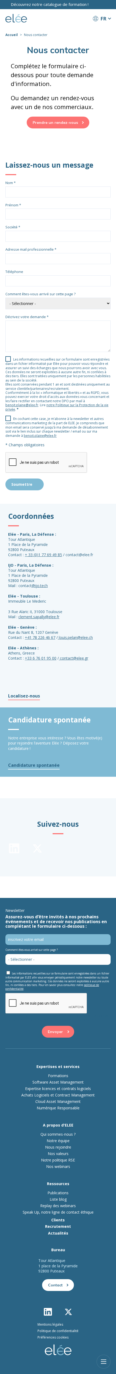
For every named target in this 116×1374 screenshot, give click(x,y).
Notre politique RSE (58, 1160)
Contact (55, 1285)
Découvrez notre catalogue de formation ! (49, 4)
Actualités (58, 1233)
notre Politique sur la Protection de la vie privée (56, 407)
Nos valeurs (58, 1154)
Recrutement (58, 1226)
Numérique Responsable (58, 1108)
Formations (58, 1076)
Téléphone (14, 271)
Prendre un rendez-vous (55, 122)
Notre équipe (58, 1141)
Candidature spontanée (34, 765)
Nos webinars (58, 1166)
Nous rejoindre (58, 1147)
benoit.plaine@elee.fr (21, 405)
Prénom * (13, 205)
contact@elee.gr (74, 658)
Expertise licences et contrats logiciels (58, 1089)
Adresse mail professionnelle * (30, 249)
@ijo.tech (40, 585)
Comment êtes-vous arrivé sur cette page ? (40, 294)
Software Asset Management (58, 1082)
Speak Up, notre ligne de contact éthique (58, 1212)
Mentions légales (50, 1324)
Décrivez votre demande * (27, 316)
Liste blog (58, 1199)
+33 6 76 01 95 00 (40, 658)
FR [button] (103, 18)
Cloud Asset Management (58, 1101)
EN (101, 28)
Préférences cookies (53, 1337)
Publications (58, 1193)
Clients (58, 1219)
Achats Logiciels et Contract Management (58, 1095)
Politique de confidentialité (58, 1331)
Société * (12, 227)
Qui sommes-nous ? (58, 1134)
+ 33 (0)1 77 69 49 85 (43, 554)
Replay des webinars (58, 1206)
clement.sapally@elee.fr (38, 616)
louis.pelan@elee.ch (76, 637)
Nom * (10, 182)
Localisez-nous (24, 696)
